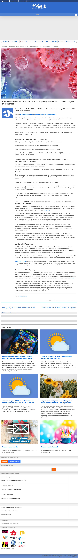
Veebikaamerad (39, 41)
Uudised (22, 41)
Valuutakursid (29, 41)
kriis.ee (72, 278)
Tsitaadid (54, 41)
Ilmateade (5, 1)
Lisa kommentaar (14, 312)
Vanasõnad (61, 41)
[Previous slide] (1, 41)
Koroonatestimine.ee (20, 261)
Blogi (60, 556)
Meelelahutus (6, 41)
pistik (50, 300)
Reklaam (75, 556)
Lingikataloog (15, 41)
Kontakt (71, 556)
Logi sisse (4, 461)
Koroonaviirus (23, 296)
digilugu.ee (47, 210)
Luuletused (47, 41)
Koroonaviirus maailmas (27, 114)
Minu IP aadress (14, 523)
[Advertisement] (39, 28)
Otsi (54, 469)
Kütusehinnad (14, 1)
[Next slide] (76, 41)
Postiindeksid (30, 1)
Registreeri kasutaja (14, 461)
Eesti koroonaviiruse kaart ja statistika (45, 114)
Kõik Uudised (5, 312)
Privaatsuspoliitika (65, 556)
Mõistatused (69, 41)
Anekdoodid (22, 1)
